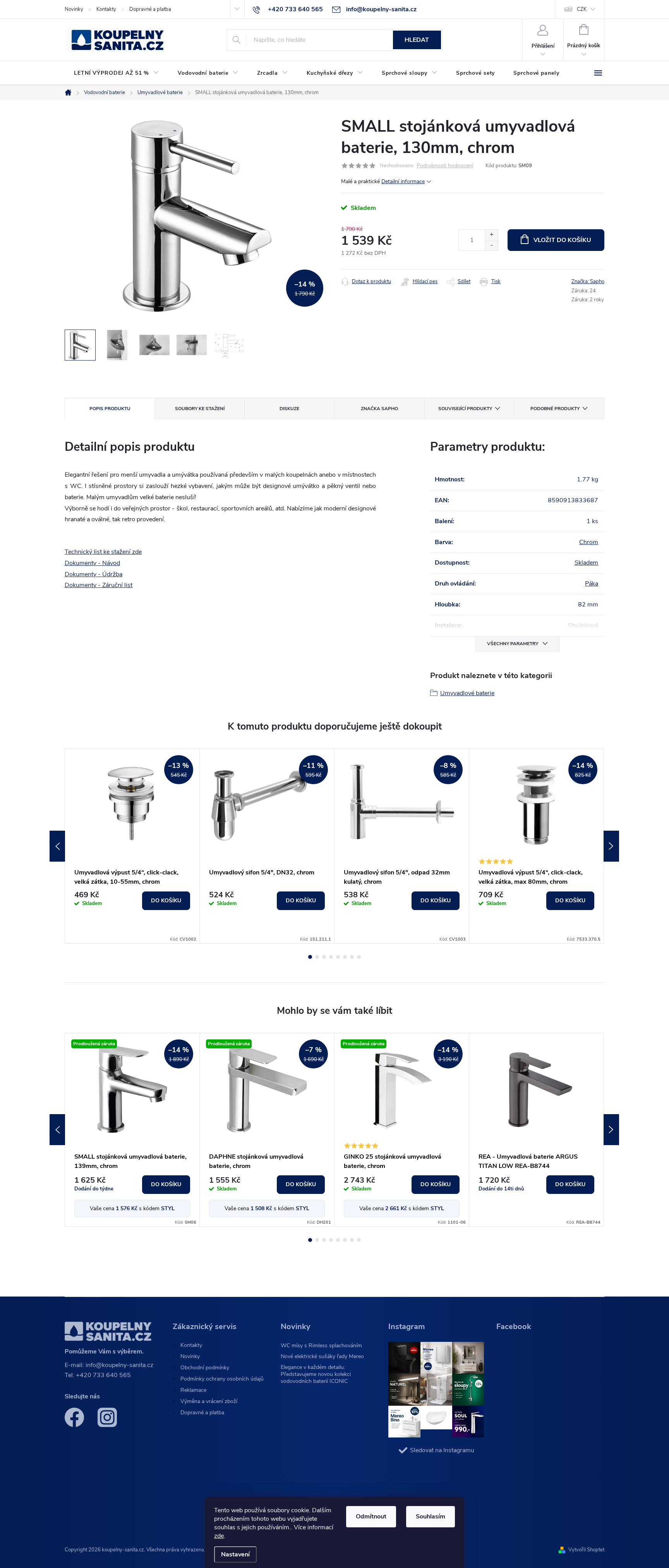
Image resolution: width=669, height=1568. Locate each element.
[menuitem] (116, 73)
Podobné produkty (555, 408)
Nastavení (235, 1554)
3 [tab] (324, 957)
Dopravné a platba (150, 9)
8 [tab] (359, 957)
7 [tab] (352, 957)
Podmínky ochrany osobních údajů (222, 1379)
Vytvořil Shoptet (586, 1549)
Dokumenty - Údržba (93, 574)
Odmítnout (371, 1516)
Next (611, 846)
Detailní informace (403, 181)
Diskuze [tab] (289, 408)
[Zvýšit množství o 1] (491, 235)
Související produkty (465, 408)
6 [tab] (345, 957)
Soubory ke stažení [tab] (200, 408)
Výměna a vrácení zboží (208, 1401)
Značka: (587, 281)
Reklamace (193, 1390)
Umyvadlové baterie (467, 693)
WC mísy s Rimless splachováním (321, 1345)
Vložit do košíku (562, 240)
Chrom (588, 542)
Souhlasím (430, 1516)
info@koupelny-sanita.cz (119, 1365)
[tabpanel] (132, 846)
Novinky (74, 9)
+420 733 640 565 (103, 1375)
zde (219, 1536)
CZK (582, 9)
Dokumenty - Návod (92, 563)
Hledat (417, 40)
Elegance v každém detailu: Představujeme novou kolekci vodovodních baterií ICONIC (316, 1374)
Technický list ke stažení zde (103, 552)
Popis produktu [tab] (109, 408)
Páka (591, 583)
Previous (57, 846)
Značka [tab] (379, 408)
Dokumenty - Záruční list (98, 585)
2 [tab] (317, 957)
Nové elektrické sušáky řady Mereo (322, 1356)
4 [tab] (331, 957)
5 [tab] (338, 957)
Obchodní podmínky (204, 1368)
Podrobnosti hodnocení (445, 166)
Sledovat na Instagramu (442, 1450)
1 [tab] (310, 957)
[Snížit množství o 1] (491, 245)
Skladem (586, 562)
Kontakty (106, 9)
